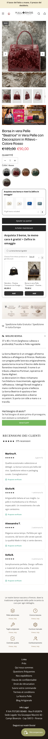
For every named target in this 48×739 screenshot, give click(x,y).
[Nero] (6, 172)
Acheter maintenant (24, 228)
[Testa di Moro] (6, 182)
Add (13, 293)
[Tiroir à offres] (9, 13)
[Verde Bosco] (35, 172)
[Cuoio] (25, 172)
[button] (5, 54)
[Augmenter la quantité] (15, 161)
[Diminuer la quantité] (5, 161)
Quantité (7, 155)
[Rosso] (16, 172)
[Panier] (45, 13)
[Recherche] (39, 13)
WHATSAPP (24, 423)
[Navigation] (3, 13)
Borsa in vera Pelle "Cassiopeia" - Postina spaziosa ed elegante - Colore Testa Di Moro (33, 284)
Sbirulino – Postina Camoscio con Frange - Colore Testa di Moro (12, 284)
